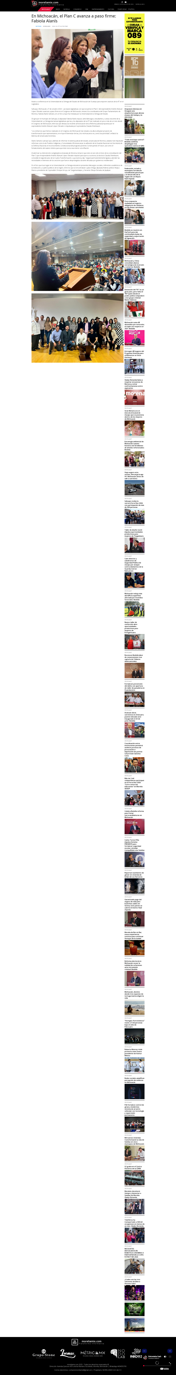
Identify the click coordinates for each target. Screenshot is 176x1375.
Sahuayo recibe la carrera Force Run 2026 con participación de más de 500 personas (134, 504)
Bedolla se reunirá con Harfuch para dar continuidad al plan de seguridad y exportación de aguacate (134, 234)
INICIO (58, 9)
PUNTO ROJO (122, 9)
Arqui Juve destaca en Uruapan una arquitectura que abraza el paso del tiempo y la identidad (134, 113)
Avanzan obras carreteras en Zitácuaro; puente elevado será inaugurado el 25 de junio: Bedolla (134, 717)
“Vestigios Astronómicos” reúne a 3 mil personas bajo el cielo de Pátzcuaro (135, 1024)
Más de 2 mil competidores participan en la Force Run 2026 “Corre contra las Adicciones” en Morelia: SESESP (134, 783)
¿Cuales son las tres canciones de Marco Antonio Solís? (132, 1281)
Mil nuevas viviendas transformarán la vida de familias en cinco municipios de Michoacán (134, 1141)
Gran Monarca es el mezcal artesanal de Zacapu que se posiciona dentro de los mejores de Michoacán (134, 415)
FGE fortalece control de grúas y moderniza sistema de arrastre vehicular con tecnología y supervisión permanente (134, 1110)
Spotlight (46, 9)
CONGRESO (77, 9)
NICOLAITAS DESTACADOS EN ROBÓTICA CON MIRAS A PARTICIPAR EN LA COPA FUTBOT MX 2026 (134, 1253)
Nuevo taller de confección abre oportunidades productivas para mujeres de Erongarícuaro (131, 627)
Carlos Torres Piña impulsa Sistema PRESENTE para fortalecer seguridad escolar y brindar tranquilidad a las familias (135, 845)
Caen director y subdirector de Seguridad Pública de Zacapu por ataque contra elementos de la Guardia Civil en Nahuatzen (134, 564)
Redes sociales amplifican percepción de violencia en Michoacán (134, 1080)
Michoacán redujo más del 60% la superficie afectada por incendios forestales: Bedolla (134, 596)
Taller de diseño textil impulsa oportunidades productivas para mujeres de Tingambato (134, 533)
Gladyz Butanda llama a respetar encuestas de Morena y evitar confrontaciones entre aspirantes (134, 384)
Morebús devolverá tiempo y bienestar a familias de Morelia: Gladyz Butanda (133, 1194)
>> (170, 1351)
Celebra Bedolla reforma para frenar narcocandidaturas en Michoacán (134, 814)
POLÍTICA (131, 9)
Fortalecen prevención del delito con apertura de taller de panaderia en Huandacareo (135, 687)
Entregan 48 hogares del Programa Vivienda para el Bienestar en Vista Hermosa (134, 354)
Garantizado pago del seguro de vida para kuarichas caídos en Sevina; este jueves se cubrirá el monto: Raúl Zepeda (133, 904)
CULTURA (111, 9)
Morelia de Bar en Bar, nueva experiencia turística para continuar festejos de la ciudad (134, 935)
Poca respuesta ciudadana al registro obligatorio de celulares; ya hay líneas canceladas (134, 204)
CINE (86, 9)
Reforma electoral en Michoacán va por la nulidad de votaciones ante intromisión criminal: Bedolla (133, 965)
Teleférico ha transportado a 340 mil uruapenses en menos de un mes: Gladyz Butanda (135, 1223)
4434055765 (121, 1366)
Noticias (38, 26)
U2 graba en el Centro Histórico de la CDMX (133, 1167)
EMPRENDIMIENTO (98, 9)
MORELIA (67, 9)
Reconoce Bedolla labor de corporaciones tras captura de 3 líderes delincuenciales (134, 658)
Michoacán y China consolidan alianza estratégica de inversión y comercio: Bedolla (134, 264)
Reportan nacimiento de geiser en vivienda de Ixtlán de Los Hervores (134, 875)
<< (144, 1351)
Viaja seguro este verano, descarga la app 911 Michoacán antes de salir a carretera (134, 475)
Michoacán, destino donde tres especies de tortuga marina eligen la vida (134, 995)
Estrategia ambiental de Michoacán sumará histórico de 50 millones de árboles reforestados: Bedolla (134, 445)
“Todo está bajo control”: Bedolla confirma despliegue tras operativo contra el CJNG (134, 143)
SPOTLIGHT (128, 106)
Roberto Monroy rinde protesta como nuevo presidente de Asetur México (133, 1052)
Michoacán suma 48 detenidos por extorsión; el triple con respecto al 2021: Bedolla (134, 325)
